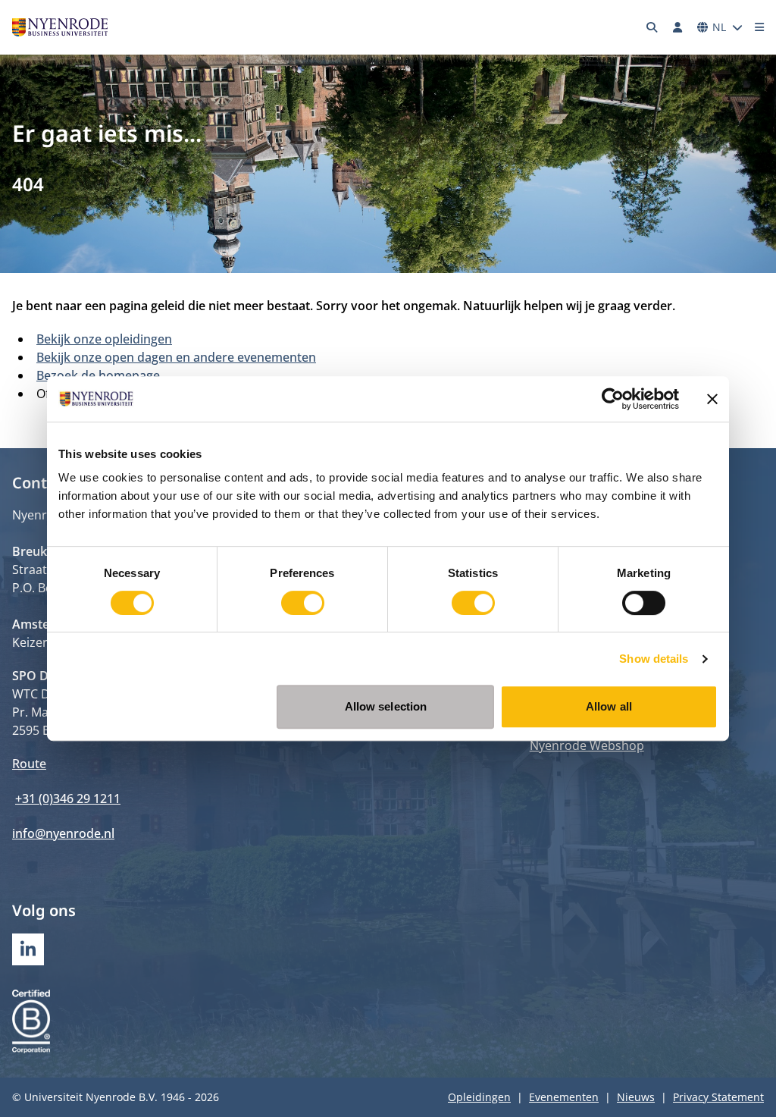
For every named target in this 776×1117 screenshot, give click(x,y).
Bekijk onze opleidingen (104, 339)
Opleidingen (479, 1097)
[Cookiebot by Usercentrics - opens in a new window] (612, 398)
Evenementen (564, 1097)
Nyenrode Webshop (587, 745)
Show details (653, 658)
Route (29, 763)
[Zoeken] (652, 27)
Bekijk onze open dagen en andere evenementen (176, 357)
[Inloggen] (677, 27)
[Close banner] (712, 399)
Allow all (609, 706)
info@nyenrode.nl (63, 833)
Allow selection (386, 706)
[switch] (302, 603)
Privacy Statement (718, 1097)
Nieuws (636, 1097)
